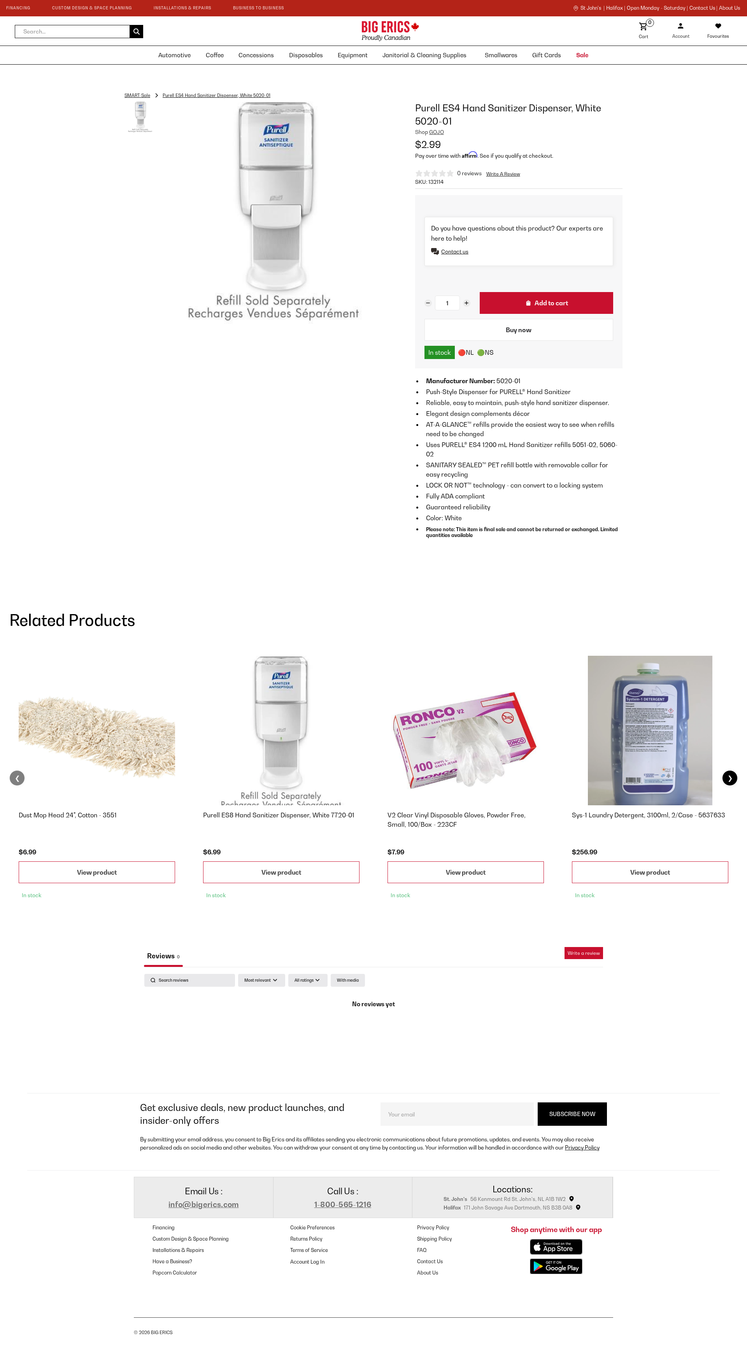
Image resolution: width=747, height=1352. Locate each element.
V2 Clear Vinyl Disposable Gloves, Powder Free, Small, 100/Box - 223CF (457, 819)
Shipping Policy (434, 1239)
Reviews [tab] (163, 956)
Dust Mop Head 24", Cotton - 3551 (68, 815)
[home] (321, 31)
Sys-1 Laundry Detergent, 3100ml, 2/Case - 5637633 (648, 815)
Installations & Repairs (178, 1250)
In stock (439, 352)
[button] (79, 31)
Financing (164, 1228)
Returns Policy (306, 1239)
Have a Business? (172, 1261)
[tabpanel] (373, 1031)
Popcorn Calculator (175, 1273)
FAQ (422, 1250)
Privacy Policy (582, 1147)
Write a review (584, 953)
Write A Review (503, 174)
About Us (729, 8)
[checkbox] (348, 980)
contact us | (703, 8)
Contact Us (430, 1261)
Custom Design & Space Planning (191, 1239)
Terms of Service (309, 1250)
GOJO (436, 132)
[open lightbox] (273, 213)
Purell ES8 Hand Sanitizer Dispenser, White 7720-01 (278, 815)
